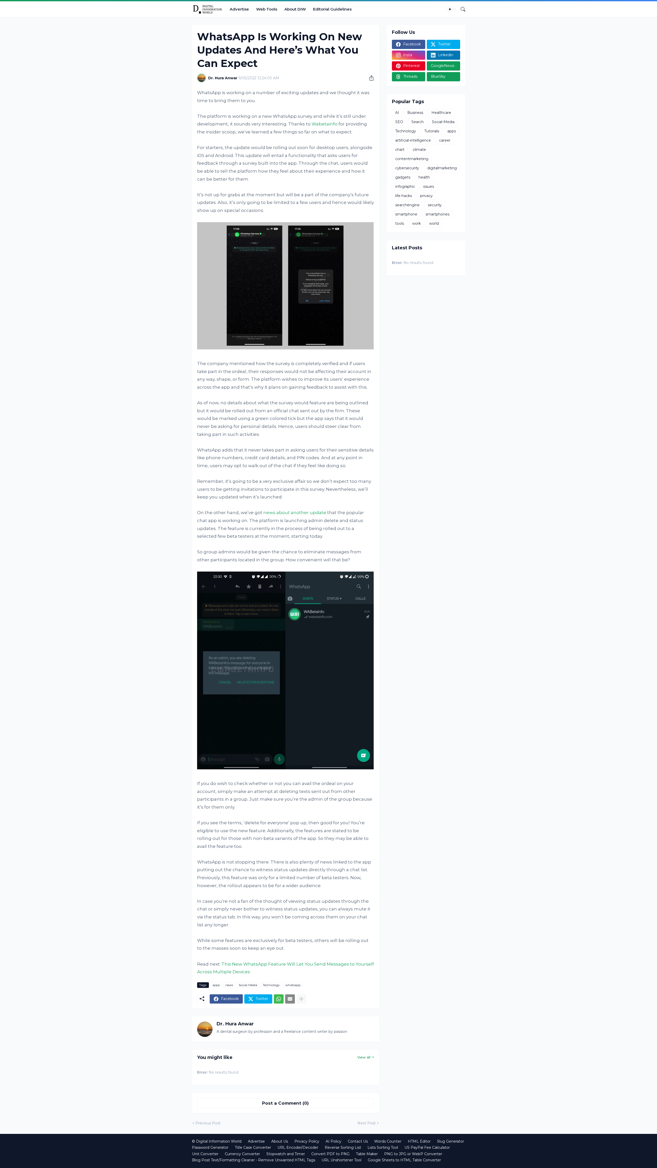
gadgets (402, 177)
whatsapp (293, 985)
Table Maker (367, 1154)
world (434, 223)
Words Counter (387, 1141)
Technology (271, 985)
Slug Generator (450, 1141)
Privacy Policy (306, 1141)
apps (216, 985)
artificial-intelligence (413, 140)
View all (363, 1057)
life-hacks (403, 195)
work (416, 223)
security (435, 205)
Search (417, 122)
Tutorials (431, 131)
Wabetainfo (324, 123)
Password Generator (210, 1147)
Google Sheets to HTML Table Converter (404, 1160)
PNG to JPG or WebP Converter (413, 1154)
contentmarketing (411, 158)
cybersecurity (407, 168)
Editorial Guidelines (332, 9)
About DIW (295, 9)
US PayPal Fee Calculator (427, 1147)
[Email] (290, 999)
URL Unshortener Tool (341, 1160)
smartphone (406, 214)
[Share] (369, 78)
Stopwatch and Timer (285, 1154)
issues (428, 186)
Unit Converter (205, 1154)
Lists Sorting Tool (383, 1147)
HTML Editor (419, 1141)
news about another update (294, 512)
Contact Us (358, 1141)
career (444, 140)
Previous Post (207, 1123)
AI (397, 112)
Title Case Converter (253, 1147)
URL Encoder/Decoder (297, 1147)
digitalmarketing (442, 168)
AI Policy (333, 1141)
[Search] (461, 9)
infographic (405, 186)
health (424, 177)
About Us (279, 1141)
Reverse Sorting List (343, 1147)
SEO (399, 122)
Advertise (239, 9)
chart (399, 149)
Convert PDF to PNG (330, 1154)
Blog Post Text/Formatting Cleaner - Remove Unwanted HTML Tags (253, 1160)
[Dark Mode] (451, 9)
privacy (426, 195)
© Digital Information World (216, 1141)
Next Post (367, 1123)
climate (419, 149)
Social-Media (248, 985)
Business (415, 112)
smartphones (437, 214)
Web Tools (266, 9)
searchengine (407, 205)
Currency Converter (242, 1154)
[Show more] (301, 999)
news (229, 985)
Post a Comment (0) (285, 1103)
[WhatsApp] (279, 999)
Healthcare (441, 112)
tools (399, 223)
